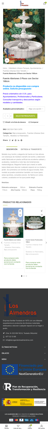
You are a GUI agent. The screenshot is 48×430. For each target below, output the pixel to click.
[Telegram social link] (21, 140)
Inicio (5, 68)
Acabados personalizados (13, 109)
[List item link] (24, 336)
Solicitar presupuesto (25, 116)
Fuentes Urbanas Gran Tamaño (15, 71)
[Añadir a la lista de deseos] (20, 215)
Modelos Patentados (12, 247)
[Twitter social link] (12, 140)
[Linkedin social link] (18, 140)
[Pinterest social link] (15, 140)
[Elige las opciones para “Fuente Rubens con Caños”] (20, 211)
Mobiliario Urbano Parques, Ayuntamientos (25, 68)
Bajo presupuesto (19, 133)
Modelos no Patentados (19, 136)
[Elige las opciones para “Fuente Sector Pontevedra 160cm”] (42, 211)
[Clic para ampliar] (7, 60)
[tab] (11, 149)
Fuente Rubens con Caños (12, 240)
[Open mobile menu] (3, 3)
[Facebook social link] (10, 140)
